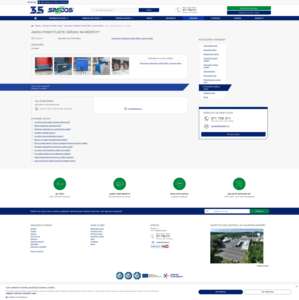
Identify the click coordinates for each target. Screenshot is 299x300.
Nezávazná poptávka (249, 8)
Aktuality (33, 234)
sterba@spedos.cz (135, 109)
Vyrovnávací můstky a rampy (52, 26)
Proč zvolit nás (35, 236)
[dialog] (149, 292)
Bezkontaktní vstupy (97, 229)
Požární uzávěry (123, 18)
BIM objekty (34, 244)
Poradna (193, 18)
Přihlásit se (259, 211)
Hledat (149, 10)
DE (32, 2)
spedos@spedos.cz (220, 126)
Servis (149, 18)
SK (35, 2)
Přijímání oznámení (37, 251)
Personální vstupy (58, 18)
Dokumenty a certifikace (38, 247)
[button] (82, 293)
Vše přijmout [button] (220, 292)
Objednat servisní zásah (249, 12)
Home (35, 18)
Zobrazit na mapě (262, 266)
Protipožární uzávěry (97, 236)
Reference (171, 18)
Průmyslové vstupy (91, 18)
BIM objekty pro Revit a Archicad (54, 2)
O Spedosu (94, 242)
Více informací (153, 291)
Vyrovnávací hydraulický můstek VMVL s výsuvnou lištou (84, 26)
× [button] (296, 286)
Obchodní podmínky (37, 242)
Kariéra (237, 18)
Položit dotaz (233, 134)
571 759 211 (190, 10)
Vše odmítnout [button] (268, 292)
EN (29, 2)
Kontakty (259, 18)
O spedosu (215, 18)
